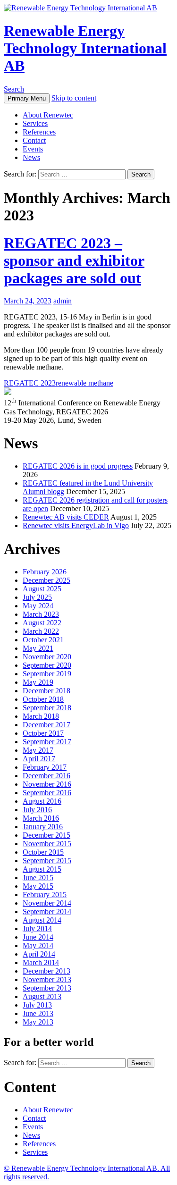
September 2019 (47, 674)
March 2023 (41, 614)
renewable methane (84, 383)
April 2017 (39, 759)
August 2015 (42, 869)
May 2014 (38, 945)
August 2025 (42, 589)
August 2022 (42, 623)
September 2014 (47, 912)
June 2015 (38, 878)
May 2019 (38, 682)
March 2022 (41, 631)
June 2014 (38, 937)
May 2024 (38, 606)
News (31, 157)
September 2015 (47, 861)
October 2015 (43, 852)
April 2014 (39, 954)
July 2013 (37, 1005)
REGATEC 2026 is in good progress (78, 466)
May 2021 (38, 648)
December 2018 (46, 691)
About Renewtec (48, 115)
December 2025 (46, 580)
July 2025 (37, 597)
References (39, 132)
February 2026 (45, 572)
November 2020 (47, 657)
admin (62, 301)
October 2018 (43, 699)
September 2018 (47, 708)
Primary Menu (27, 98)
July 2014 (37, 928)
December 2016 (46, 776)
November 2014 (47, 903)
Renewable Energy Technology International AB (85, 48)
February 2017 (45, 767)
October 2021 (43, 640)
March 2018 (41, 716)
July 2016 (37, 810)
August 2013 (42, 996)
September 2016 (47, 793)
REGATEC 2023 (30, 383)
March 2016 (41, 818)
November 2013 (47, 979)
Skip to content (73, 98)
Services (35, 123)
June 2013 (38, 1013)
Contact (34, 140)
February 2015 (45, 895)
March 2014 (41, 962)
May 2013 (38, 1022)
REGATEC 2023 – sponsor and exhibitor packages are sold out (74, 260)
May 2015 (38, 886)
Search (14, 89)
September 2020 (47, 665)
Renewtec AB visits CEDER (66, 517)
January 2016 (43, 827)
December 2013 (46, 971)
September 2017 (47, 742)
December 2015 (46, 835)
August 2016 (42, 801)
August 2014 (42, 920)
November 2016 (47, 784)
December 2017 (46, 725)
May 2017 (38, 750)
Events (33, 149)
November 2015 (47, 844)
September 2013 (47, 988)
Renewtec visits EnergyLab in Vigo (76, 525)
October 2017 (43, 733)
